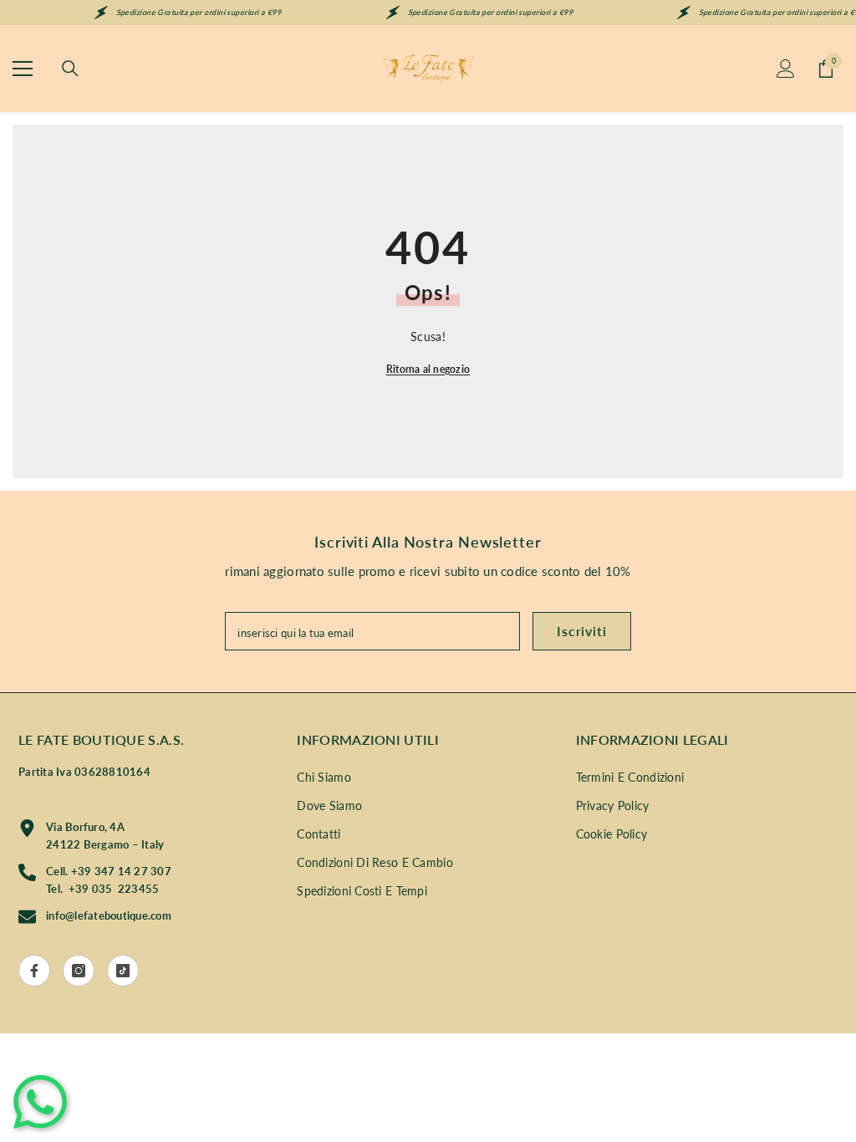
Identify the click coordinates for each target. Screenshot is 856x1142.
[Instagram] (78, 971)
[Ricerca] (70, 69)
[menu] (23, 69)
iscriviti (581, 631)
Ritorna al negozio (428, 369)
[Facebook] (34, 971)
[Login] (786, 68)
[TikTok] (123, 971)
